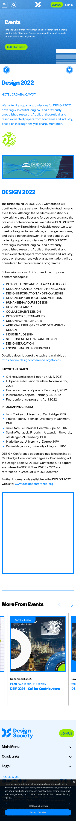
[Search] (13, 4)
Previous (60, 605)
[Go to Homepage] (38, 4)
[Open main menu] (4, 4)
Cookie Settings (39, 806)
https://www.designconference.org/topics (31, 360)
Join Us (56, 4)
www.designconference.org (34, 484)
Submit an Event (16, 47)
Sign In (69, 4)
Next (71, 605)
